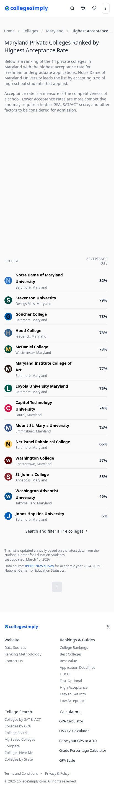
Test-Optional (71, 680)
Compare (12, 745)
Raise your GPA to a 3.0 (78, 740)
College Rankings (74, 647)
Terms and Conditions (21, 773)
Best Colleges (71, 654)
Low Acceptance (73, 700)
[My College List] (94, 8)
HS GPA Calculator (74, 730)
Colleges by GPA (17, 726)
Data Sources (15, 647)
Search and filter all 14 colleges (54, 531)
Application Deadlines (77, 667)
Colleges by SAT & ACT (22, 719)
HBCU (65, 674)
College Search (16, 732)
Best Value (68, 660)
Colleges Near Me (18, 752)
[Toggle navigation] (106, 8)
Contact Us (13, 660)
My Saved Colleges (19, 739)
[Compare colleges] (83, 8)
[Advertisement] (57, 174)
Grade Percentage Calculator (82, 750)
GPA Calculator (71, 721)
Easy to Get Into (73, 693)
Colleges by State (18, 759)
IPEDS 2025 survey (39, 566)
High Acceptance (73, 687)
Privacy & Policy (57, 773)
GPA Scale (67, 760)
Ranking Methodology (23, 654)
